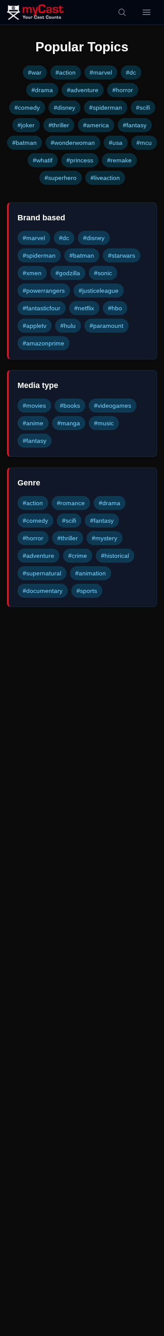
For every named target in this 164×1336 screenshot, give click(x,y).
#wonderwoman (73, 142)
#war (35, 72)
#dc (131, 72)
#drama (42, 89)
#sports (87, 590)
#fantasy (135, 125)
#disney (64, 107)
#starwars (121, 255)
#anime (33, 423)
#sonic (103, 273)
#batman (24, 142)
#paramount (106, 325)
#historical (115, 555)
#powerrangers (44, 290)
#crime (77, 555)
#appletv (34, 325)
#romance (71, 502)
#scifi (143, 107)
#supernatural (42, 573)
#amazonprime (43, 343)
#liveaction (105, 177)
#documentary (43, 590)
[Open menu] (146, 12)
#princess (79, 160)
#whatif (42, 160)
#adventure (82, 89)
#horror (122, 89)
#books (70, 405)
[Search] (122, 12)
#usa (115, 142)
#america (96, 125)
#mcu (144, 142)
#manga (68, 423)
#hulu (68, 325)
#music (104, 423)
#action (66, 72)
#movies (34, 405)
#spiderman (105, 107)
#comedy (27, 107)
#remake (119, 160)
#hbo (115, 308)
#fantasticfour (41, 308)
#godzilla (68, 273)
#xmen (32, 273)
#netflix (84, 308)
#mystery (104, 538)
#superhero (61, 177)
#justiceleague (99, 290)
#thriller (59, 125)
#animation (90, 573)
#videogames (112, 405)
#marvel (101, 72)
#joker (26, 125)
